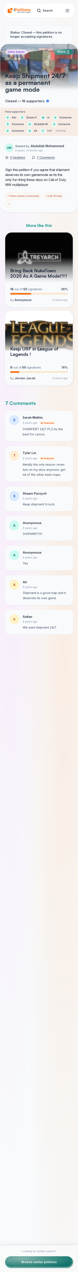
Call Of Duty (54, 196)
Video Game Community (23, 196)
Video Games (16, 51)
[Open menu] (67, 10)
